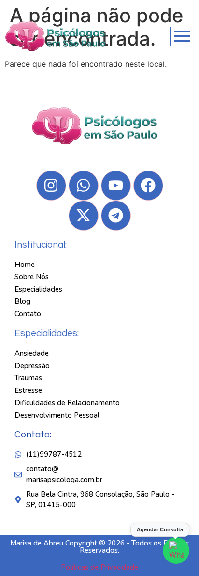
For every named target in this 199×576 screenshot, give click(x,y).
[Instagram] (51, 186)
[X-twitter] (84, 216)
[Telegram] (116, 216)
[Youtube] (116, 186)
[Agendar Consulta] (176, 550)
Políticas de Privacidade (99, 567)
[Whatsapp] (84, 186)
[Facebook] (148, 186)
